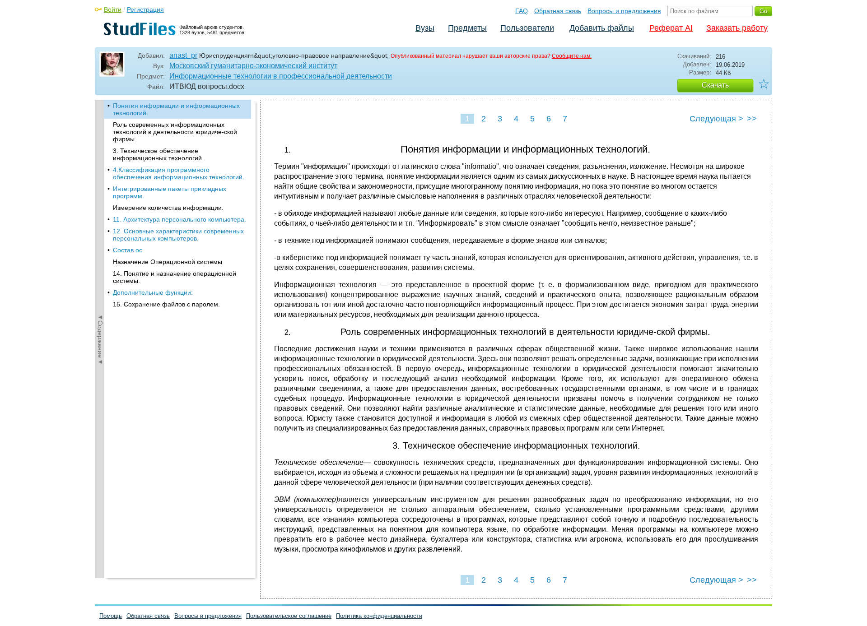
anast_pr (183, 55)
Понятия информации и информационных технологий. (176, 109)
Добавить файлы (601, 27)
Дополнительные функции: (153, 292)
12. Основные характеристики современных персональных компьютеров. (178, 234)
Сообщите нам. (572, 56)
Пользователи (527, 27)
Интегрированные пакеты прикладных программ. (169, 192)
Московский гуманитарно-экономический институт (253, 66)
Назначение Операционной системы (167, 261)
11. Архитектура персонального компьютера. (179, 219)
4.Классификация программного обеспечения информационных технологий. (178, 173)
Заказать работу (737, 27)
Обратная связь (557, 10)
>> (752, 118)
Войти (112, 9)
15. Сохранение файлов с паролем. (166, 304)
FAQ (521, 10)
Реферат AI (671, 27)
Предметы (467, 27)
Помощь (110, 615)
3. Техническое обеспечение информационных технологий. (158, 154)
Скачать (715, 85)
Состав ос (127, 250)
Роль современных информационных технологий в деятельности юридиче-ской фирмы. (175, 132)
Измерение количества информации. (168, 207)
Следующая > (716, 118)
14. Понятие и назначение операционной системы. (174, 277)
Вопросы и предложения (624, 10)
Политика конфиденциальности (379, 615)
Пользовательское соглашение (288, 615)
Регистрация (145, 9)
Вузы (424, 27)
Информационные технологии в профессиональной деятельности (280, 76)
